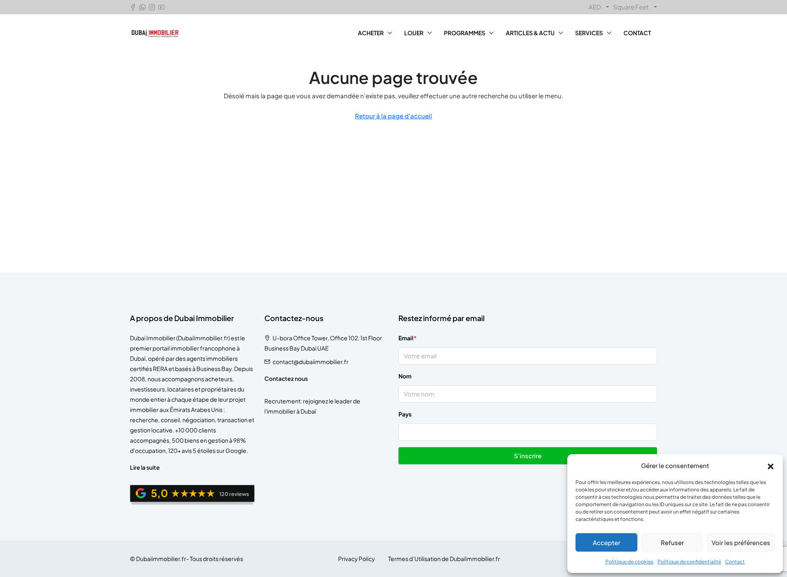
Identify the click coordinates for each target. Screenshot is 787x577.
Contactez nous (286, 378)
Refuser (672, 542)
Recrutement (282, 401)
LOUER (413, 32)
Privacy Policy (356, 558)
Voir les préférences (741, 542)
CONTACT (637, 32)
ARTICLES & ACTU (530, 32)
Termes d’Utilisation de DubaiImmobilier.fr (444, 558)
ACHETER (371, 32)
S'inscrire (527, 455)
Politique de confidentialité (689, 562)
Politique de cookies (629, 562)
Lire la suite (145, 467)
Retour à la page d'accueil (393, 116)
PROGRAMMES (464, 32)
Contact (735, 562)
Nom (405, 376)
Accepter (606, 542)
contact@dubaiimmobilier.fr (310, 361)
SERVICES (589, 32)
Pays (405, 414)
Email (407, 338)
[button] (771, 466)
